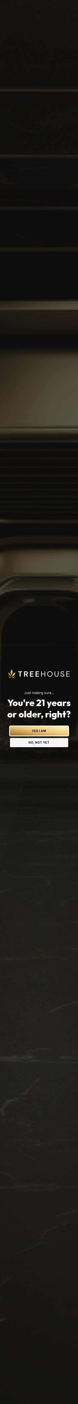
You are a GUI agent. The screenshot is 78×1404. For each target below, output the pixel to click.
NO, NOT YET (39, 742)
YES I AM (39, 731)
